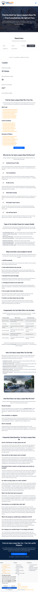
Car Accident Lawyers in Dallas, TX (9, 125)
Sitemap (19, 583)
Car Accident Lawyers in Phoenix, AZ (9, 117)
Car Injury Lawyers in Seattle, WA (9, 113)
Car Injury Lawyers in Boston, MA (9, 140)
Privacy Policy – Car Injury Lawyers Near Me (19, 588)
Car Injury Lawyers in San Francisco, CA (10, 110)
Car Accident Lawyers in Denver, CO (9, 144)
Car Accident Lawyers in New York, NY (10, 136)
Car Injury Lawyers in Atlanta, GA (9, 127)
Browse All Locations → (19, 147)
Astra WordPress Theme (29, 589)
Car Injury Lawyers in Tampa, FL (8, 129)
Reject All (13, 586)
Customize (6, 586)
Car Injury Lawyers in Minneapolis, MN (10, 143)
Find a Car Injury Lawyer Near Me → (19, 553)
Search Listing (31, 45)
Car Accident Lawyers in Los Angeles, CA (10, 109)
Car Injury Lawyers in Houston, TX (9, 124)
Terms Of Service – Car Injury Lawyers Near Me (19, 586)
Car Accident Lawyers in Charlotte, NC (10, 131)
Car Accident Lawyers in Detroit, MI (9, 142)
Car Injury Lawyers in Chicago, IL (9, 137)
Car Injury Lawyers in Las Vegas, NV (9, 116)
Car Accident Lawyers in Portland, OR (9, 115)
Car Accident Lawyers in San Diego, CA (10, 112)
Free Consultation (14, 48)
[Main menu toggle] (36, 3)
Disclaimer (19, 585)
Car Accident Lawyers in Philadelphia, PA (10, 139)
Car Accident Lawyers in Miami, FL (9, 122)
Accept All (9, 587)
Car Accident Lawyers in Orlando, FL (9, 128)
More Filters (23, 45)
